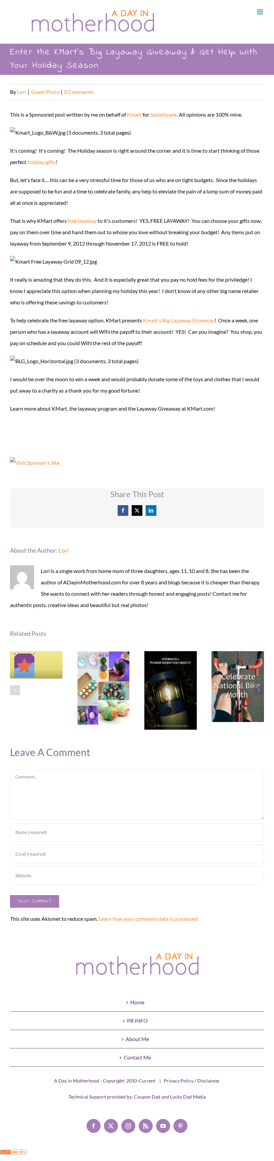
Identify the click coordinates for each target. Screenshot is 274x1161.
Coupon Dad (147, 1097)
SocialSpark (163, 114)
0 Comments (79, 92)
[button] (15, 690)
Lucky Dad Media (188, 1097)
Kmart (134, 114)
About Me (137, 1039)
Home (137, 1002)
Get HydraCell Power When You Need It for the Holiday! (170, 690)
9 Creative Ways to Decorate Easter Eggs (103, 688)
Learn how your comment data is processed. (148, 918)
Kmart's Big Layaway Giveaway (179, 320)
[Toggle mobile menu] (260, 11)
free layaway (82, 220)
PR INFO (137, 1020)
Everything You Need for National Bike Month (238, 687)
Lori (21, 92)
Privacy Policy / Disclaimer (192, 1080)
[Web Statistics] (13, 1155)
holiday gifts (41, 162)
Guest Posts (45, 92)
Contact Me (137, 1057)
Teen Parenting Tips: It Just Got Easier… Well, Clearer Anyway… (36, 665)
